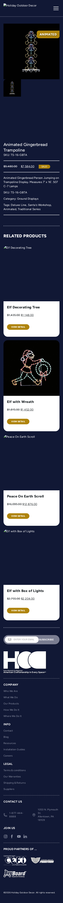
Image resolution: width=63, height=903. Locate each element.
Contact (8, 730)
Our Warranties (12, 776)
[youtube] (19, 836)
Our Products (11, 703)
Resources (10, 743)
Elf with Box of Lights (25, 591)
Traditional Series (29, 209)
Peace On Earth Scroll (25, 496)
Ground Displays (27, 198)
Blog (6, 737)
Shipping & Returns (15, 782)
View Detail (18, 327)
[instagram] (6, 836)
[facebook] (12, 836)
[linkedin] (25, 836)
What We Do (11, 697)
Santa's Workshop (39, 205)
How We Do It (11, 709)
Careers (8, 755)
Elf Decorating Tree (23, 307)
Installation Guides (14, 749)
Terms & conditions (15, 770)
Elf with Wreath (20, 402)
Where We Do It (13, 716)
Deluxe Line (18, 205)
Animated (10, 209)
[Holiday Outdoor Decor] (21, 8)
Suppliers (9, 789)
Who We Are (11, 691)
